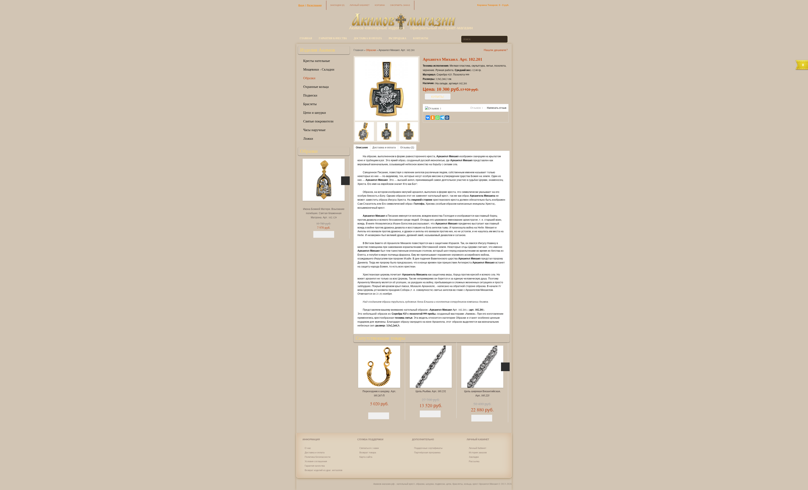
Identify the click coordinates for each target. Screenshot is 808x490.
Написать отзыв (496, 107)
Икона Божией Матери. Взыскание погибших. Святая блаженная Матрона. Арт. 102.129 (323, 213)
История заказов (478, 452)
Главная (306, 38)
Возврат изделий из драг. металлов (323, 470)
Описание (362, 147)
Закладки (337, 5)
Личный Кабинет (477, 448)
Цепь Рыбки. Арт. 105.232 (431, 391)
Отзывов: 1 (476, 107)
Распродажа (397, 38)
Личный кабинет (359, 5)
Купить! (437, 96)
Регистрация (314, 5)
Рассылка (474, 461)
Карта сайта (365, 456)
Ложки (308, 138)
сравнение (460, 117)
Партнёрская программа (427, 452)
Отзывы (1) (407, 147)
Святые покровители (318, 121)
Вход (301, 5)
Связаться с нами (369, 448)
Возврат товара (367, 452)
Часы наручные (314, 130)
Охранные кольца (316, 87)
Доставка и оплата (368, 38)
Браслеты (310, 104)
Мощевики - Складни (318, 69)
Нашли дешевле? (496, 50)
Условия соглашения (316, 461)
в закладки (454, 117)
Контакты (420, 38)
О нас (308, 448)
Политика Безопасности (317, 456)
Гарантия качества (333, 38)
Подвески (310, 95)
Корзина (380, 5)
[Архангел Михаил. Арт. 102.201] (364, 132)
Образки (309, 78)
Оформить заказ (400, 5)
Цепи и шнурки (314, 112)
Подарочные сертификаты (428, 448)
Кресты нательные (316, 61)
